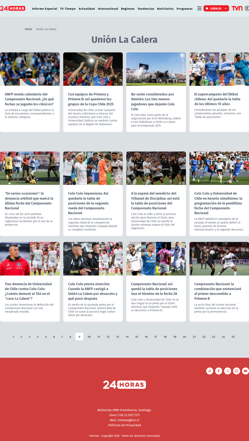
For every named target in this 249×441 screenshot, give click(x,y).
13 (117, 336)
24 (223, 336)
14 (127, 336)
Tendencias (146, 8)
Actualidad (87, 8)
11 (98, 336)
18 (165, 336)
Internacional (108, 8)
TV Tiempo (68, 8)
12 (108, 336)
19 (174, 336)
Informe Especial (44, 8)
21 (194, 336)
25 (233, 336)
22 (203, 336)
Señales (216, 8)
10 (89, 336)
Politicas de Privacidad (124, 425)
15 (136, 336)
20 (184, 336)
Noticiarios (165, 8)
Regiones (128, 8)
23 (213, 336)
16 (146, 336)
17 (155, 336)
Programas (185, 8)
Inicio (28, 29)
